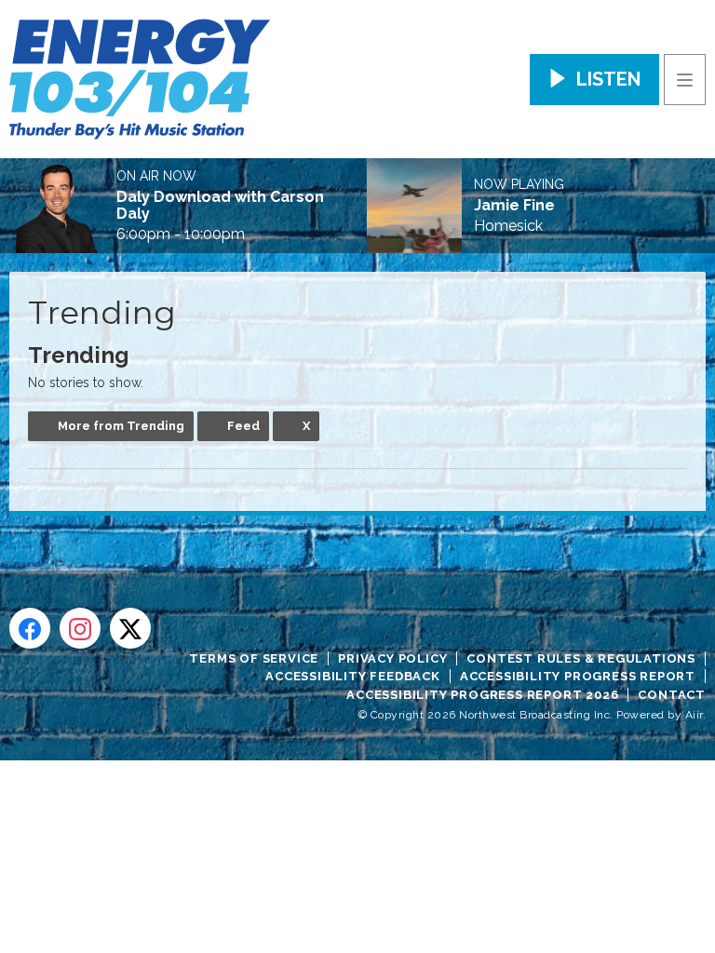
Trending (78, 355)
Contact (672, 695)
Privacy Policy (392, 658)
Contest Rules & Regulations (580, 658)
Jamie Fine (514, 205)
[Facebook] (29, 628)
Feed (243, 426)
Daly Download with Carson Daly (220, 205)
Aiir (694, 714)
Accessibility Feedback (352, 676)
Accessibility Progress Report (577, 676)
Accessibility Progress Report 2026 (482, 695)
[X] (130, 628)
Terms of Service (253, 658)
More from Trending (121, 426)
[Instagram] (80, 628)
